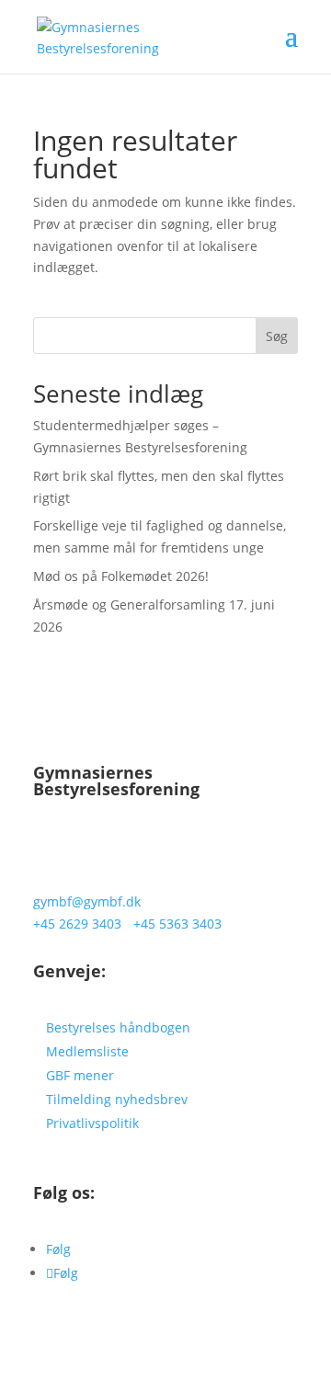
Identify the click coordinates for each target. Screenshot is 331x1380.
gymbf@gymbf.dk (87, 901)
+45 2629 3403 (77, 923)
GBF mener (80, 1075)
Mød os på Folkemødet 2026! (121, 576)
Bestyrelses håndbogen (118, 1027)
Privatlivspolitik (92, 1123)
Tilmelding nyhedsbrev (117, 1099)
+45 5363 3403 (177, 923)
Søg (277, 336)
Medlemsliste (87, 1051)
